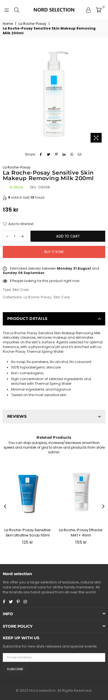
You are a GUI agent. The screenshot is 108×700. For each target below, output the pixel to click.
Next (103, 506)
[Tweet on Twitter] (49, 154)
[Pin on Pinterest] (56, 154)
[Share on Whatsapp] (72, 154)
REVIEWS (17, 416)
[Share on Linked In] (64, 154)
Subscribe (15, 669)
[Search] (17, 10)
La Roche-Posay (32, 24)
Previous (5, 506)
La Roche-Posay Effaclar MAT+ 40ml (81, 532)
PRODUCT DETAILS (27, 318)
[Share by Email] (80, 154)
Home (8, 24)
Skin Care (61, 297)
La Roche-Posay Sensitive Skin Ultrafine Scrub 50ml (27, 532)
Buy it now (54, 251)
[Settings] (88, 10)
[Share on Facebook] (41, 154)
